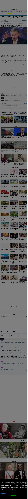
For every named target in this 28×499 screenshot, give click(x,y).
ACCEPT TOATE (14, 495)
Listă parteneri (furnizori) (3, 493)
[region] (13, 489)
